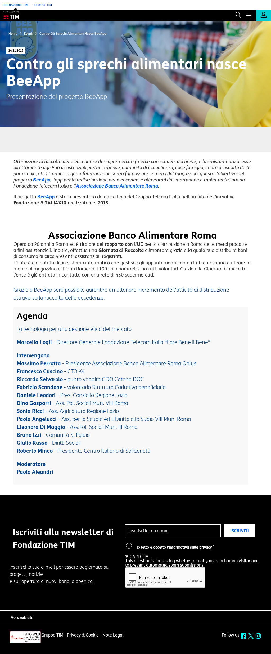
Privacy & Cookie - (84, 635)
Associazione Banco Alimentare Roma (117, 186)
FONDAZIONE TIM (16, 5)
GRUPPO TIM (43, 5)
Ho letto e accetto (174, 547)
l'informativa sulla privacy (189, 547)
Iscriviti (239, 530)
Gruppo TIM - (53, 635)
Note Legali (113, 635)
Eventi (28, 34)
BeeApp (41, 180)
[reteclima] (25, 642)
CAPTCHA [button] (139, 557)
